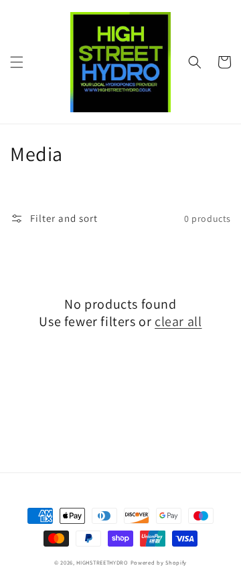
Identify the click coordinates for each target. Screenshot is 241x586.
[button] (16, 62)
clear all (178, 321)
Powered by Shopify (159, 562)
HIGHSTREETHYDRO (102, 562)
